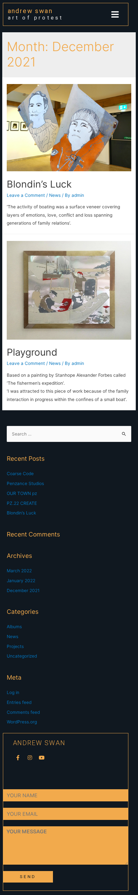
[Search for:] (69, 433)
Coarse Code (20, 473)
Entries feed (19, 702)
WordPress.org (22, 721)
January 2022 (21, 580)
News (55, 195)
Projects (15, 646)
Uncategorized (22, 656)
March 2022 (19, 570)
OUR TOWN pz (22, 493)
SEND (28, 876)
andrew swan (30, 11)
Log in (13, 692)
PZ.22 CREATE (22, 503)
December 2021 (23, 590)
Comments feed (23, 712)
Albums (14, 626)
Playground (32, 352)
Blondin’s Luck (39, 184)
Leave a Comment (26, 195)
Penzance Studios (25, 483)
